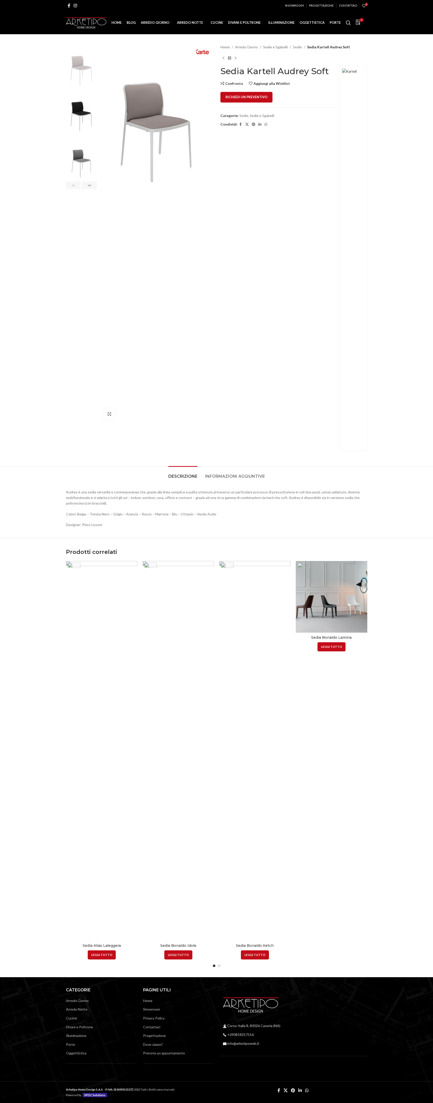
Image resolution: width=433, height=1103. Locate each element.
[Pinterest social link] (253, 124)
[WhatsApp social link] (266, 124)
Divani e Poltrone (79, 1027)
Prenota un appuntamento (164, 1053)
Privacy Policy (154, 1018)
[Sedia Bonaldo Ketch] (255, 751)
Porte (70, 1044)
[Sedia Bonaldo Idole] (178, 751)
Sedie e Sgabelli (275, 47)
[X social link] (247, 124)
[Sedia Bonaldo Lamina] (331, 597)
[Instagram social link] (75, 5)
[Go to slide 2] (219, 966)
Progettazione (154, 1035)
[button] (73, 185)
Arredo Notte (76, 1009)
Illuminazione (76, 1035)
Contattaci (151, 1027)
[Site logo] (86, 22)
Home (225, 47)
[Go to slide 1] (214, 966)
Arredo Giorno (246, 47)
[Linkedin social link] (260, 124)
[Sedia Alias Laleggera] (102, 751)
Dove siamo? (153, 1044)
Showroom (151, 1009)
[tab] (182, 474)
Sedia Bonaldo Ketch (255, 945)
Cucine (71, 1018)
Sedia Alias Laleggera (102, 945)
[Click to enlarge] (109, 414)
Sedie (297, 47)
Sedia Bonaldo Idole (178, 945)
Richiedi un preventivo (246, 97)
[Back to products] (229, 58)
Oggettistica (76, 1053)
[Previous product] (223, 58)
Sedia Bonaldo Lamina (331, 637)
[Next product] (236, 58)
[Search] (348, 23)
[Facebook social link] (69, 5)
